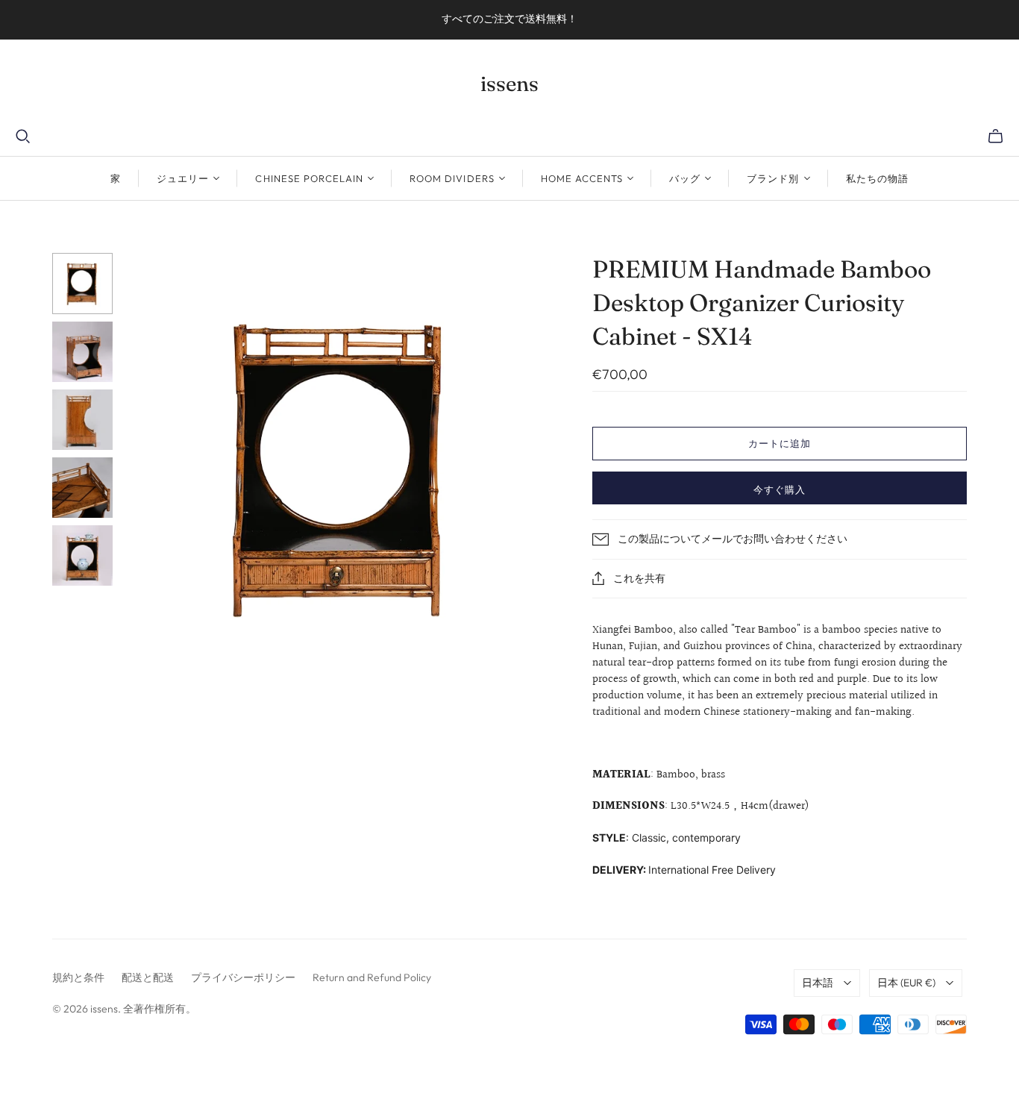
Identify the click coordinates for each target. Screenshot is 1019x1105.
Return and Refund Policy (372, 977)
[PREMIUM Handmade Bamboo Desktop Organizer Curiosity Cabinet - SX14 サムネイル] (82, 283)
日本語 (817, 982)
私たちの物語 (877, 178)
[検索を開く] (23, 136)
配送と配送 (148, 977)
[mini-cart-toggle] (995, 136)
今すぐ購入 (779, 489)
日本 (906, 982)
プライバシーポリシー (243, 977)
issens (509, 83)
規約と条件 (78, 977)
